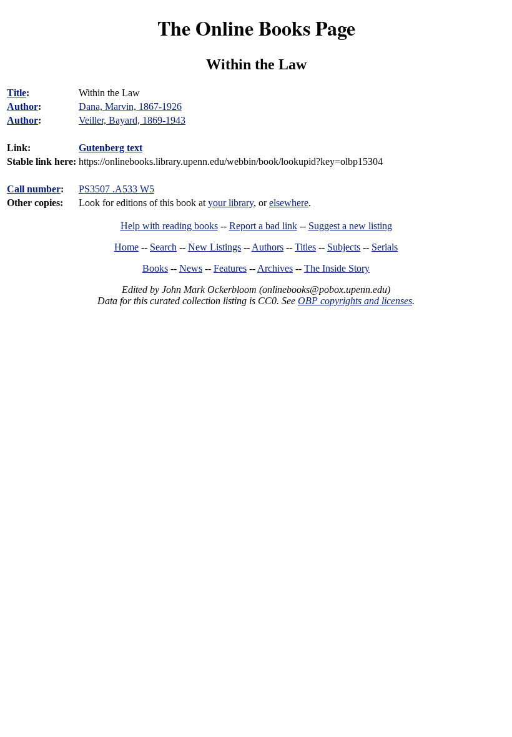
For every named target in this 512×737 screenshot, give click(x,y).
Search (163, 247)
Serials (385, 247)
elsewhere (288, 202)
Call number (34, 189)
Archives (275, 268)
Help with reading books (169, 225)
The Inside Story (337, 268)
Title (16, 92)
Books (155, 268)
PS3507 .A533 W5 (116, 189)
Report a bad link (263, 225)
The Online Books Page (256, 27)
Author (22, 106)
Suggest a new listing (350, 225)
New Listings (214, 247)
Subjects (343, 247)
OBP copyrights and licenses (355, 300)
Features (230, 268)
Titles (305, 247)
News (190, 268)
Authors (267, 247)
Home (126, 247)
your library (231, 202)
